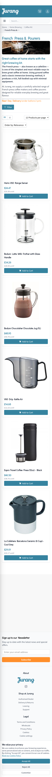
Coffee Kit (28, 27)
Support (26, 709)
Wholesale (26, 725)
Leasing (26, 706)
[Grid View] (4, 117)
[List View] (9, 117)
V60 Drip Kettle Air (13, 399)
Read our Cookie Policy (11, 755)
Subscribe (26, 659)
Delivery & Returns (26, 702)
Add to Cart (27, 196)
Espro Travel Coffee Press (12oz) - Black (23, 470)
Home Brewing (16, 27)
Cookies (26, 732)
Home (4, 27)
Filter (9, 107)
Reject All (26, 767)
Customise (26, 772)
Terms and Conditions (26, 722)
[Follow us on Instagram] (26, 686)
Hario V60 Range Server (16, 182)
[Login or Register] (47, 11)
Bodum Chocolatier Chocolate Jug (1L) (22, 328)
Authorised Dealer (26, 699)
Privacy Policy (26, 729)
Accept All (26, 761)
